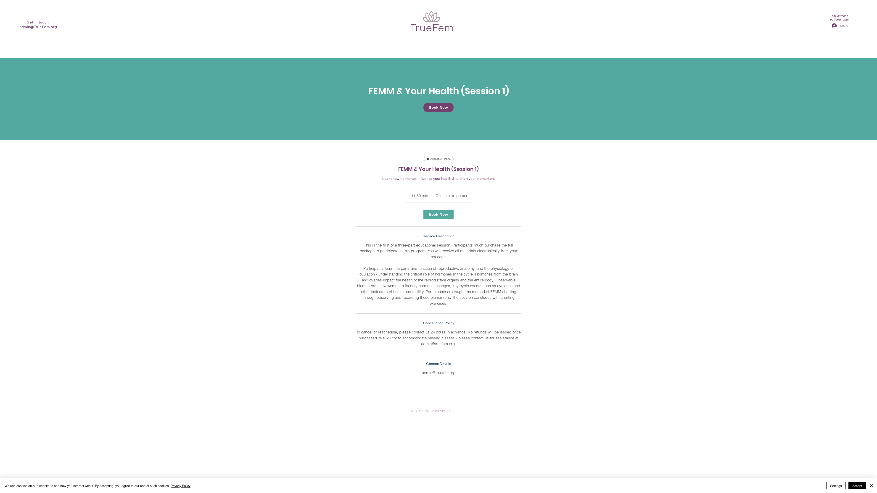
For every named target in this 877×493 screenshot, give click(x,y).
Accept (857, 485)
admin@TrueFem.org (38, 26)
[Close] (871, 485)
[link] (438, 107)
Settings (836, 485)
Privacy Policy (180, 485)
